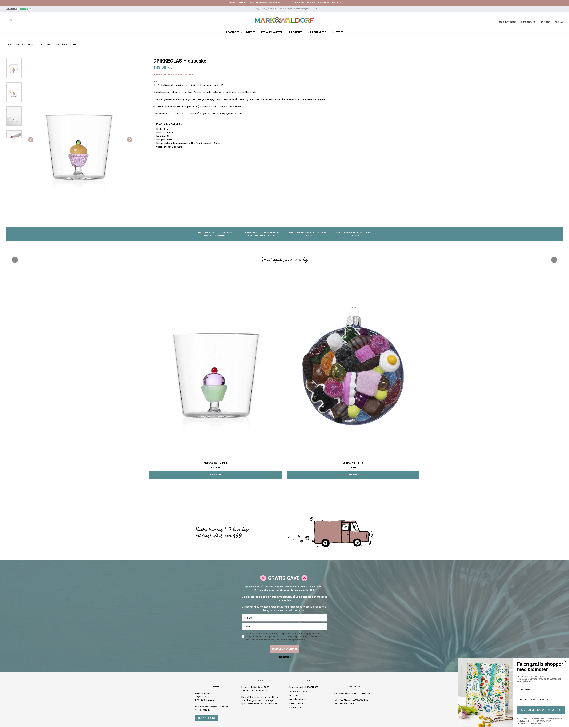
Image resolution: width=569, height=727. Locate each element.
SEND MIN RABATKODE (285, 649)
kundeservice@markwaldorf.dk (214, 706)
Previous (31, 140)
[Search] (46, 20)
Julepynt (337, 32)
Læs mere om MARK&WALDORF (303, 687)
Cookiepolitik (295, 707)
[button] (154, 81)
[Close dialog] (565, 661)
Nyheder (250, 32)
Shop (18, 44)
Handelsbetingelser (298, 699)
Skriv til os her (206, 717)
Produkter (232, 32)
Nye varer (293, 695)
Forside (9, 44)
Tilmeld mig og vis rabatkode (541, 709)
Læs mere (177, 146)
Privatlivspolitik (296, 703)
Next (130, 140)
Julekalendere (317, 32)
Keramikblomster (272, 32)
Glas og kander (46, 44)
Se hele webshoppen (299, 691)
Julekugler (295, 32)
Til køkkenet (30, 44)
